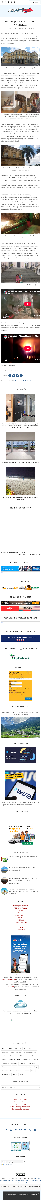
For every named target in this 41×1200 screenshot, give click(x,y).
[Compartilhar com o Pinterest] (17, 375)
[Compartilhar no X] (13, 375)
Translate (8, 1165)
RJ (33, 380)
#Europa (20, 925)
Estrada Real (32, 1056)
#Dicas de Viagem (20, 908)
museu (16, 380)
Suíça (35, 1067)
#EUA (20, 918)
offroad (14, 1074)
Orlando (35, 1059)
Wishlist (20, 927)
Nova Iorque (26, 1059)
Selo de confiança (20, 1099)
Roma (14, 1067)
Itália (18, 1059)
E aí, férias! (9, 1186)
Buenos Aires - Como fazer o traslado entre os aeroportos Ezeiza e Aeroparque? (23, 880)
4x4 (3, 1048)
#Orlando (20, 913)
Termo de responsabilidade (20, 1107)
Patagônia (14, 1063)
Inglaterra (12, 1059)
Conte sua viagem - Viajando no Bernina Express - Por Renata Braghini (20, 713)
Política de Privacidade (20, 1109)
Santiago (29, 1067)
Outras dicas (20, 930)
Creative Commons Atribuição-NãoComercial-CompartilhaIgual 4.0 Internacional (20, 1180)
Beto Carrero (27, 1048)
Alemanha (9, 1048)
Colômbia (5, 1056)
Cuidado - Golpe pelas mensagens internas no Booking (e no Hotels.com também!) (23, 891)
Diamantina (13, 1056)
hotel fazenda (6, 1074)
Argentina (18, 1048)
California (5, 1052)
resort (21, 1074)
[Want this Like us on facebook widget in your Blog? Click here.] (38, 1198)
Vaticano (26, 1071)
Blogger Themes (23, 1186)
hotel (32, 1071)
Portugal (22, 1063)
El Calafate (23, 1056)
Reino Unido (31, 1063)
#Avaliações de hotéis (21, 906)
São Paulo (5, 1071)
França (4, 1059)
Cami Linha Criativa (20, 1102)
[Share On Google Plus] (21, 375)
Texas (12, 1071)
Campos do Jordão (15, 1052)
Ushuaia (18, 1071)
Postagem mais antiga (28, 555)
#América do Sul (20, 922)
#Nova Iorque (20, 915)
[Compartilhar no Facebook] (9, 375)
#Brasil (20, 910)
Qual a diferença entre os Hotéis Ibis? (23, 857)
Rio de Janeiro (26, 380)
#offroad (20, 920)
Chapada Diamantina (30, 1052)
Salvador (21, 1067)
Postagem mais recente (13, 552)
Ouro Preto (5, 1063)
